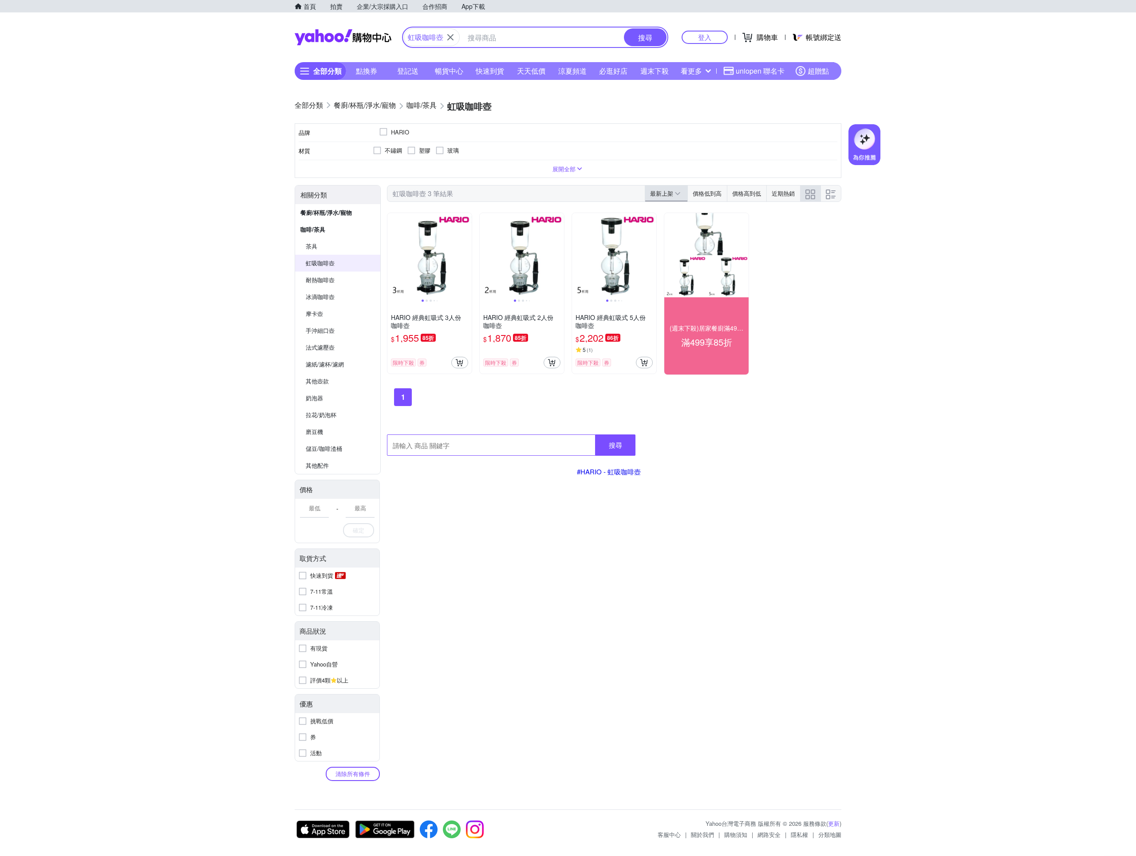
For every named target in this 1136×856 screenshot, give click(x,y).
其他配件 (317, 465)
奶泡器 (314, 398)
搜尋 (615, 445)
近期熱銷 (783, 193)
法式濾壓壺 (320, 347)
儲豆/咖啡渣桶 (324, 448)
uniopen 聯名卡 (760, 71)
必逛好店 (613, 71)
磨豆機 (314, 431)
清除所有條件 (352, 773)
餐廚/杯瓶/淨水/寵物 (326, 212)
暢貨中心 (449, 71)
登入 (704, 37)
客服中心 (669, 834)
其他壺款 (317, 381)
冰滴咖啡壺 (320, 296)
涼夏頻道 (572, 71)
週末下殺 (654, 71)
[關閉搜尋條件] (450, 37)
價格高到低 (746, 193)
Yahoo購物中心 (343, 37)
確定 (358, 530)
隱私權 (799, 834)
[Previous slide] (393, 255)
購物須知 (735, 834)
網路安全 (769, 834)
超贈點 (818, 71)
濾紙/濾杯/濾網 (325, 364)
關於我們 (702, 834)
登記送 (407, 71)
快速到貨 (490, 71)
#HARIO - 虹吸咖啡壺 (609, 471)
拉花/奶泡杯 (321, 414)
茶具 (311, 246)
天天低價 (531, 71)
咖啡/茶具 (312, 229)
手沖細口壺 (320, 330)
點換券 (366, 71)
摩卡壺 (314, 313)
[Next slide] (466, 255)
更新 (834, 823)
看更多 (691, 71)
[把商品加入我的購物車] (459, 362)
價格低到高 (707, 193)
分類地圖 (829, 834)
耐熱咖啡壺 (320, 280)
